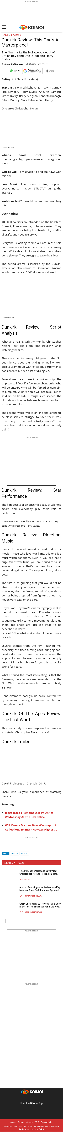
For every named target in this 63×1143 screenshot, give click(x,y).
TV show (22, 1129)
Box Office (25, 879)
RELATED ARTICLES (14, 863)
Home (5, 35)
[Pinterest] (31, 1098)
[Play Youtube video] (31, 764)
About (13, 1122)
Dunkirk (14, 853)
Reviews (16, 35)
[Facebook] (4, 847)
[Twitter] (9, 847)
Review (24, 853)
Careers (29, 1122)
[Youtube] (40, 1098)
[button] (49, 71)
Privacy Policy (46, 1122)
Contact (21, 1122)
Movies (54, 1126)
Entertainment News (31, 895)
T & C (37, 1122)
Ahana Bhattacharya (14, 64)
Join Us (17, 71)
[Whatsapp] (15, 847)
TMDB (41, 1129)
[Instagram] (27, 1098)
